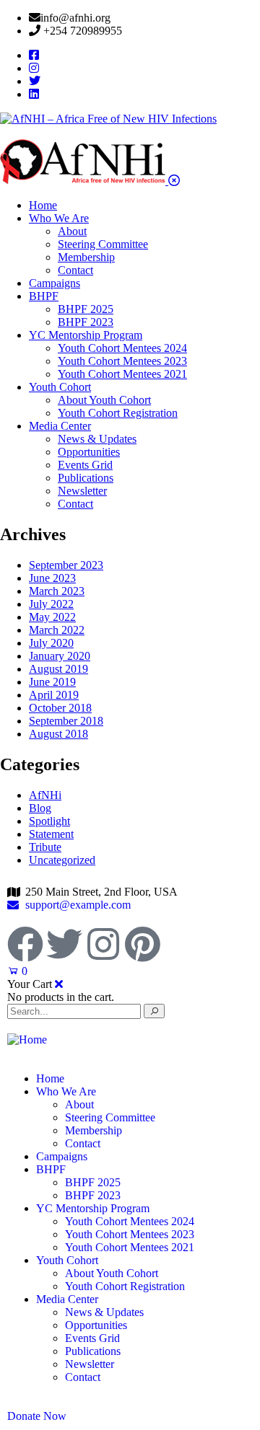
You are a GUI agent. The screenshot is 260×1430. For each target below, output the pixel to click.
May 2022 (52, 617)
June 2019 (52, 682)
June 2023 (52, 578)
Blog (40, 808)
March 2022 (56, 630)
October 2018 (60, 708)
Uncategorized (62, 860)
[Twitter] (64, 944)
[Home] (27, 1039)
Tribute (45, 847)
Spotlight (49, 821)
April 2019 (54, 695)
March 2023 (56, 591)
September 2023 (66, 565)
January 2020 (59, 656)
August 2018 (58, 734)
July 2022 (51, 604)
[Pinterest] (142, 944)
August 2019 (58, 669)
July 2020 (51, 643)
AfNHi (45, 795)
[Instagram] (103, 944)
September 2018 (66, 721)
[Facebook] (25, 944)
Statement (51, 834)
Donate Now (36, 1416)
